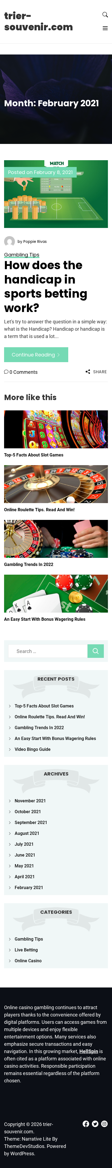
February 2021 (29, 887)
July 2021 (24, 844)
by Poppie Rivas (32, 241)
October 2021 (28, 811)
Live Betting (26, 950)
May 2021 (24, 865)
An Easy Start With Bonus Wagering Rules (44, 619)
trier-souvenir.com (38, 21)
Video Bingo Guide (33, 749)
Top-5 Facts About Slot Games (33, 455)
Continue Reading (34, 354)
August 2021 (27, 833)
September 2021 (31, 822)
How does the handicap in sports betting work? (46, 286)
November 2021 (30, 800)
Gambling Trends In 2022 (28, 564)
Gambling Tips (29, 939)
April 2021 (25, 876)
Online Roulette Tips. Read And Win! (39, 509)
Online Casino (28, 960)
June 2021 (25, 855)
